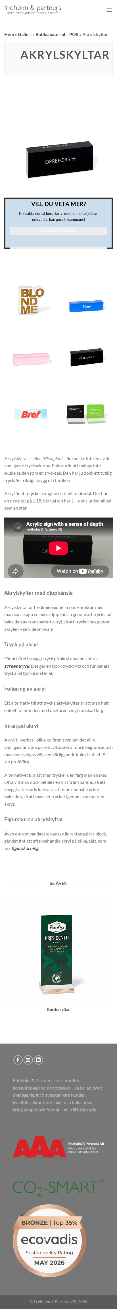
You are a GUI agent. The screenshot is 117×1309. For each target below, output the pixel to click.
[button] (109, 10)
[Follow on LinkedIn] (38, 1060)
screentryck (16, 666)
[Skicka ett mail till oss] (28, 1060)
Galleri (25, 34)
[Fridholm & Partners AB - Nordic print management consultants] (32, 10)
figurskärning (24, 848)
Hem (9, 34)
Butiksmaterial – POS (56, 34)
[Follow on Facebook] (18, 1060)
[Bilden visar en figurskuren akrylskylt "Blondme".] (31, 292)
